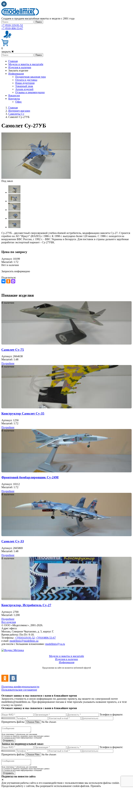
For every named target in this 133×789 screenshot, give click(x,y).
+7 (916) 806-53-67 (12, 28)
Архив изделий (24, 89)
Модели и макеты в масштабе (25, 64)
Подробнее (7, 363)
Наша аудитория (24, 83)
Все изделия (8, 622)
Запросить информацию (15, 271)
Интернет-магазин (19, 110)
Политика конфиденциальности (20, 686)
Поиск (39, 22)
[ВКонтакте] (3, 281)
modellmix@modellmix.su (24, 640)
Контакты (14, 98)
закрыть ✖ (7, 51)
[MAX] (13, 281)
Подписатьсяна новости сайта (66, 671)
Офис (18, 101)
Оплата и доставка (26, 79)
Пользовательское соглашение (19, 689)
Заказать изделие (18, 70)
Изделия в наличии (19, 67)
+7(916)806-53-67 (46, 637)
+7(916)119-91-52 (25, 637)
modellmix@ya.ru (55, 643)
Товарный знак (24, 86)
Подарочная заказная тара (30, 76)
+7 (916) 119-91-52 (12, 25)
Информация (16, 73)
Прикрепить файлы (12, 721)
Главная (13, 61)
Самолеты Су (16, 113)
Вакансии (14, 95)
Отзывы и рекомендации (30, 92)
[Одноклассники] (8, 281)
